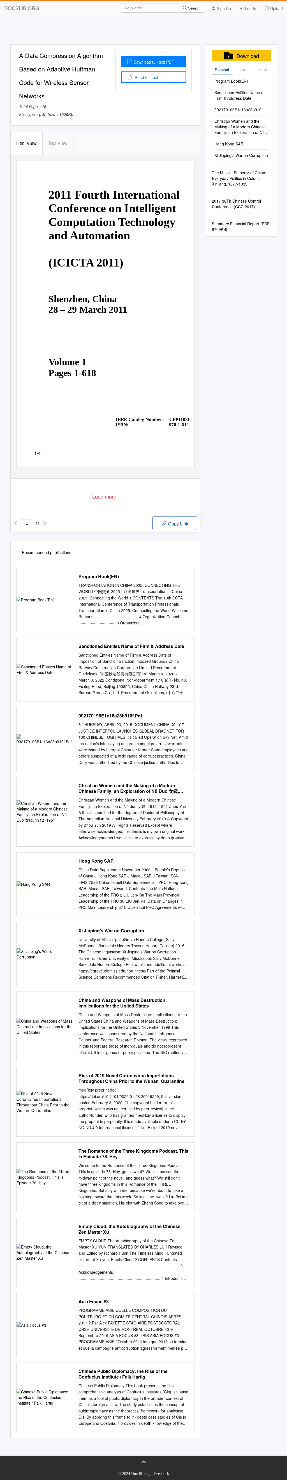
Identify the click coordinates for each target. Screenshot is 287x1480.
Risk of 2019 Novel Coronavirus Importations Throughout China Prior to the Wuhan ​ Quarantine (131, 1078)
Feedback (161, 1474)
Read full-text (145, 77)
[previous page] (15, 523)
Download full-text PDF (153, 62)
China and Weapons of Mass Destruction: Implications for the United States (122, 1003)
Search (194, 8)
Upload (276, 8)
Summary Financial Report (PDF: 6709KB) (241, 226)
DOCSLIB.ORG (21, 7)
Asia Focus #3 (93, 1301)
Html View (26, 143)
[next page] (44, 523)
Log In (250, 8)
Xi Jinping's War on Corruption (111, 931)
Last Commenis (241, 71)
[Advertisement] (143, 31)
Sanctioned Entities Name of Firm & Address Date (131, 646)
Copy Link (177, 523)
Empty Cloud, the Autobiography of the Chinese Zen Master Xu (129, 1229)
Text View (58, 143)
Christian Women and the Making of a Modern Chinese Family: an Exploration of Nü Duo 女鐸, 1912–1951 (128, 788)
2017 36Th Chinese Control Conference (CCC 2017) (236, 203)
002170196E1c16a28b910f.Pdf (110, 716)
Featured (222, 69)
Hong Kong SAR (96, 861)
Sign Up (223, 8)
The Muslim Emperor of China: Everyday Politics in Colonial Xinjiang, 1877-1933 (239, 178)
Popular (261, 69)
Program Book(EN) (98, 576)
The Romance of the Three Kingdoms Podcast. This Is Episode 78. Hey (133, 1153)
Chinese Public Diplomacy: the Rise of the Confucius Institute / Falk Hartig (123, 1374)
